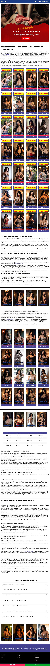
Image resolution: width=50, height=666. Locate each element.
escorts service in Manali (21, 276)
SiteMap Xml (19, 657)
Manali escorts (25, 467)
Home (35, 1)
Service (39, 1)
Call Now (35, 659)
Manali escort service (10, 319)
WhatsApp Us (36, 660)
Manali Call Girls (13, 238)
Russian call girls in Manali (28, 551)
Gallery (43, 1)
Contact (47, 1)
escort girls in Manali (19, 263)
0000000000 (12, 664)
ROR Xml (18, 659)
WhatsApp (37, 664)
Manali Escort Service (5, 54)
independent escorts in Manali (7, 504)
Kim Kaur (4, 1)
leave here (46, 649)
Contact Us (3, 659)
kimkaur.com (36, 657)
